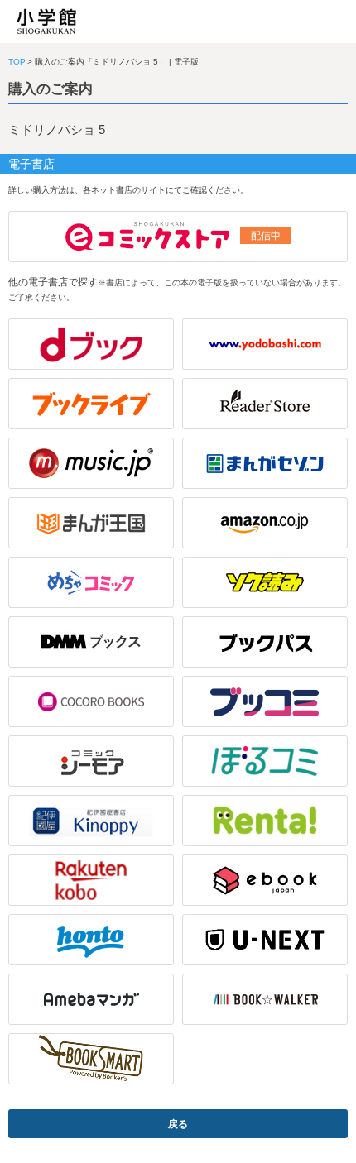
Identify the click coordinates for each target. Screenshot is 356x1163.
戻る (178, 1124)
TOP (17, 61)
